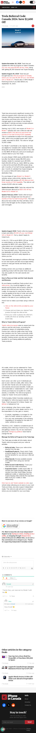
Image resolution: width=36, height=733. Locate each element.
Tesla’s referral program (10, 325)
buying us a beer (17, 534)
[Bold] (3, 568)
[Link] (20, 568)
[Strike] (10, 568)
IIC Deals (5, 26)
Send (29, 722)
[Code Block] (18, 568)
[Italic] (5, 568)
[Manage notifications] (3, 729)
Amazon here (26, 536)
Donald (13, 604)
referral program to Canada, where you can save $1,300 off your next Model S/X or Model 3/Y (18, 78)
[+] (24, 568)
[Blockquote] (16, 568)
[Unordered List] (14, 568)
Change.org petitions (15, 432)
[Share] (33, 26)
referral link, (6, 285)
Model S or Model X (23, 176)
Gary (9, 601)
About (26, 699)
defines (4, 404)
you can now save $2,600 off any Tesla (15, 67)
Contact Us (28, 705)
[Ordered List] (12, 568)
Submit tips (14, 7)
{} (22, 568)
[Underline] (8, 568)
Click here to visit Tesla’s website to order (15, 483)
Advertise (27, 702)
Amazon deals (6, 7)
